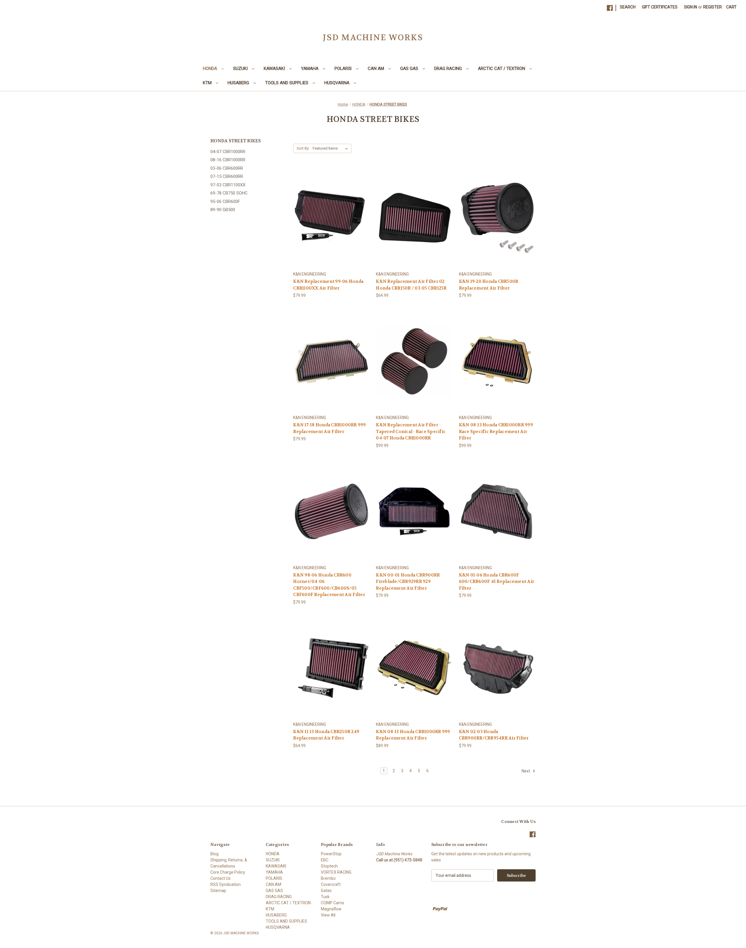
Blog (214, 853)
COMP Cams (332, 902)
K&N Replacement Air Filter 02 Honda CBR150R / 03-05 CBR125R (411, 284)
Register (712, 7)
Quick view (327, 207)
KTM (208, 82)
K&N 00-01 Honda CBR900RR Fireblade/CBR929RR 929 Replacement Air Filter (408, 581)
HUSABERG (239, 82)
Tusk (325, 896)
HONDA (210, 68)
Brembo (328, 878)
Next (526, 771)
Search (628, 7)
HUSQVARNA (337, 82)
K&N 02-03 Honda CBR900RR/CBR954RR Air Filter (494, 735)
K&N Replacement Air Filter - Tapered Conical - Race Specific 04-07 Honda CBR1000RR (411, 431)
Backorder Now (331, 228)
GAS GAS (409, 68)
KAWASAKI (275, 68)
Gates (326, 890)
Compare (330, 217)
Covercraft (331, 884)
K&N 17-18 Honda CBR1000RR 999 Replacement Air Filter (329, 428)
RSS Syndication (225, 884)
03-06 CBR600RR (226, 168)
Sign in (690, 7)
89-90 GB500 (222, 209)
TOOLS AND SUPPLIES (287, 82)
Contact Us (220, 878)
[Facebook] (610, 8)
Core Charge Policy (227, 872)
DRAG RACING (448, 68)
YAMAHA (310, 68)
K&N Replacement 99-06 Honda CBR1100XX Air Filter (328, 284)
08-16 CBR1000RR (227, 159)
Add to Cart (497, 228)
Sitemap (218, 890)
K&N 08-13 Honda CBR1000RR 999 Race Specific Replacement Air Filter (496, 431)
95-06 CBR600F (225, 201)
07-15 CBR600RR (226, 176)
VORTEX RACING (336, 872)
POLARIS (344, 68)
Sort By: (303, 148)
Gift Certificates (660, 7)
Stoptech (329, 866)
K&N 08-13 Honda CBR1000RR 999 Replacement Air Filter (413, 735)
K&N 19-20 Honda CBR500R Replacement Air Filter (488, 284)
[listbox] (331, 148)
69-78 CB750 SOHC (229, 193)
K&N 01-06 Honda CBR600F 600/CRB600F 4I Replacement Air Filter (496, 581)
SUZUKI (241, 68)
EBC (324, 860)
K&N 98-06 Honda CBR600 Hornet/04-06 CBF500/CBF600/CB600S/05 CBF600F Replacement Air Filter (329, 585)
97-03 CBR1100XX (227, 185)
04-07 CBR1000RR (227, 151)
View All (328, 915)
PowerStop (331, 853)
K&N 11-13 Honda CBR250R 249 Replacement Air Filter (326, 735)
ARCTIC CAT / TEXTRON (502, 68)
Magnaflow (331, 909)
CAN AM (376, 68)
